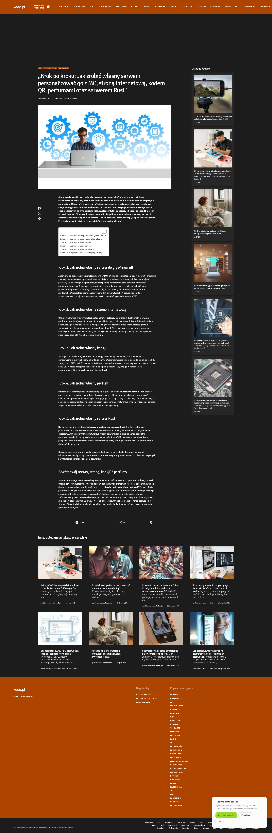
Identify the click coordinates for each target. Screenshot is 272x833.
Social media (177, 754)
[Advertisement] (136, 40)
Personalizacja (50, 68)
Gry (40, 68)
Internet (174, 713)
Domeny (174, 776)
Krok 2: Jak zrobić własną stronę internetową (82, 239)
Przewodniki (176, 750)
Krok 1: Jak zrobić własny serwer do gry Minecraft (84, 235)
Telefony (174, 732)
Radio (173, 739)
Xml (172, 794)
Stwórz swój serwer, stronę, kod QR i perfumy (82, 252)
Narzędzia (175, 710)
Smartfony (175, 721)
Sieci (172, 717)
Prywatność (176, 746)
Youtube (206, 828)
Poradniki (175, 695)
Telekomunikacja (179, 761)
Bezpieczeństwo (178, 769)
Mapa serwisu (143, 702)
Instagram (175, 757)
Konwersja (176, 698)
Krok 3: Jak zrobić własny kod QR (76, 242)
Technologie (176, 772)
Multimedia (176, 787)
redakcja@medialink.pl (64, 827)
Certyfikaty (176, 765)
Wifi (172, 743)
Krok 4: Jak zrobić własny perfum (76, 246)
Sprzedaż (175, 802)
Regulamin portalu (146, 695)
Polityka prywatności (147, 698)
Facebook (175, 735)
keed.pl (19, 7)
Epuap (173, 783)
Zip (171, 791)
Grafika (174, 724)
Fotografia (176, 805)
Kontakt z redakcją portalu (23, 696)
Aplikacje (175, 728)
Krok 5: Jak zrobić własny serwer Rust (78, 249)
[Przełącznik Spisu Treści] (102, 231)
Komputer (175, 780)
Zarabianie (175, 798)
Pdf (172, 702)
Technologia (63, 68)
